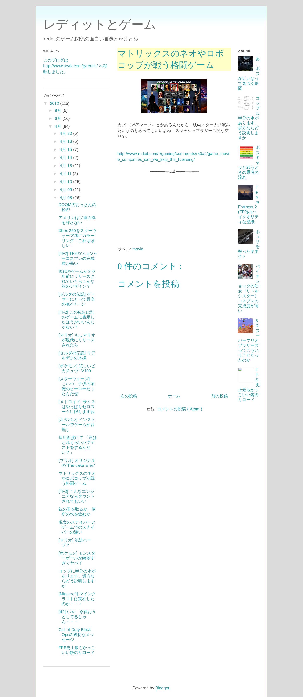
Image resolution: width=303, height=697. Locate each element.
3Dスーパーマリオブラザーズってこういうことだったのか (249, 340)
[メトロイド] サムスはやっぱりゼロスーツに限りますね (77, 406)
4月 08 (66, 197)
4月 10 (66, 181)
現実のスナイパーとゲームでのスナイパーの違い (77, 527)
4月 (58, 126)
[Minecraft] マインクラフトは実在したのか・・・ (77, 599)
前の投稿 (219, 396)
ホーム (174, 396)
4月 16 (66, 141)
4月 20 (66, 133)
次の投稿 (129, 396)
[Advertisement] (174, 202)
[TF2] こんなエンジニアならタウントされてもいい (77, 496)
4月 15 (66, 149)
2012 (54, 103)
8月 (58, 110)
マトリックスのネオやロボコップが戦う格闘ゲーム (77, 478)
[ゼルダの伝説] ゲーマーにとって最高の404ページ (77, 299)
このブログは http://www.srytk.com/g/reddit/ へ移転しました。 (75, 66)
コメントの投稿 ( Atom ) (179, 409)
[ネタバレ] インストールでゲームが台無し (77, 424)
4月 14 (66, 157)
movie (137, 249)
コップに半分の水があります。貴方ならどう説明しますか (249, 118)
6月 (58, 118)
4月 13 (66, 165)
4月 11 (66, 173)
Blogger (162, 688)
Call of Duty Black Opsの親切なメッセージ (76, 634)
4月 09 (66, 189)
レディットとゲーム (99, 24)
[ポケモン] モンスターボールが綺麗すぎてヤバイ (77, 558)
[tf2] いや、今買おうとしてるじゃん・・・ (77, 616)
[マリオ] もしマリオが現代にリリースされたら (77, 340)
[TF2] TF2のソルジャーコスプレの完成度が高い (78, 258)
